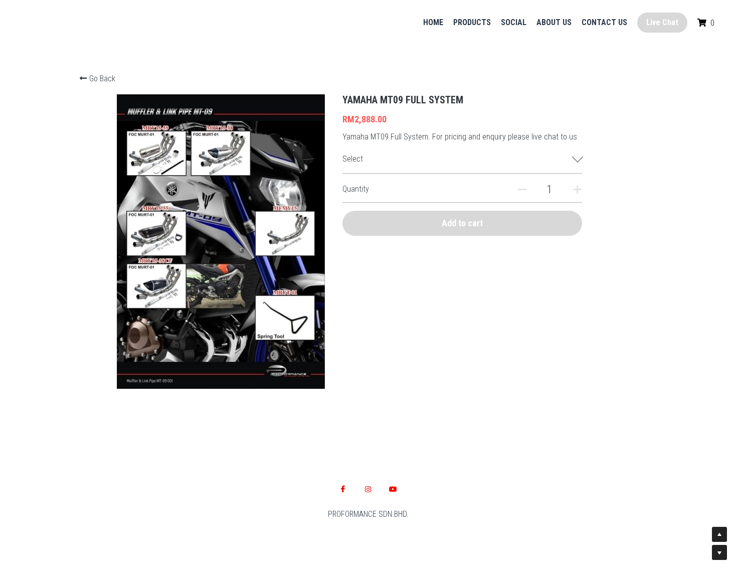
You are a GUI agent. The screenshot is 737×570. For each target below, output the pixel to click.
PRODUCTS (472, 22)
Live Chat (662, 22)
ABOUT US (554, 22)
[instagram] (368, 489)
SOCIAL (513, 22)
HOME (433, 22)
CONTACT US (604, 22)
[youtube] (393, 489)
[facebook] (342, 489)
